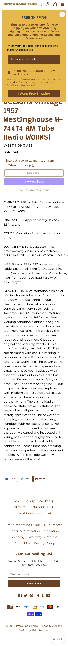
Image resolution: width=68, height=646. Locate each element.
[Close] (62, 14)
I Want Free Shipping (34, 93)
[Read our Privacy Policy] (59, 80)
